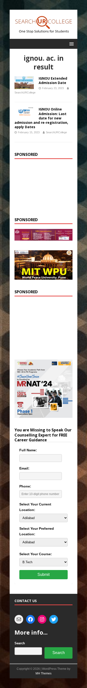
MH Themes (43, 673)
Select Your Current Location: (35, 507)
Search (19, 643)
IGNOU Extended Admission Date (53, 80)
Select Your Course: (35, 554)
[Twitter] (53, 619)
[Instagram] (42, 619)
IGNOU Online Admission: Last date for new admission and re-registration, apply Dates (41, 118)
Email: (24, 468)
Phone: (25, 486)
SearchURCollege (25, 92)
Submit (43, 574)
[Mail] (18, 619)
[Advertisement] (43, 188)
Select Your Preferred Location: (36, 531)
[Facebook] (30, 619)
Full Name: (28, 450)
